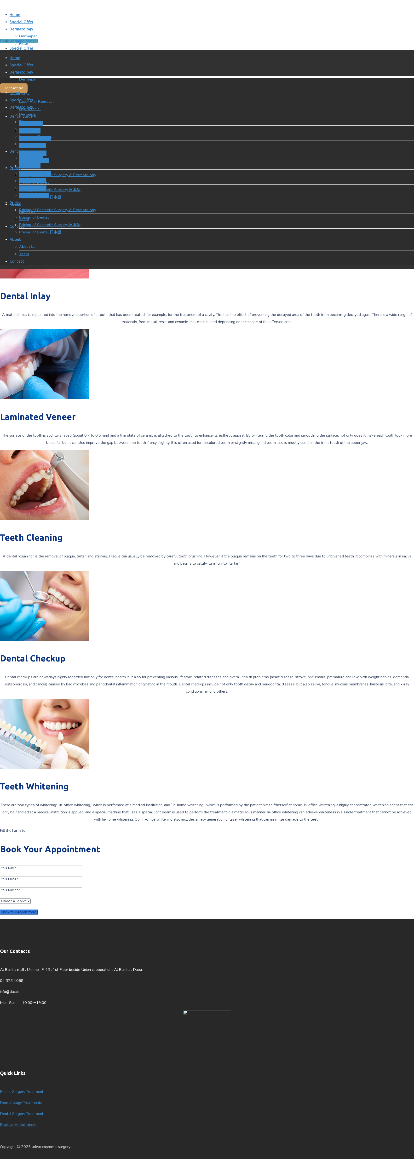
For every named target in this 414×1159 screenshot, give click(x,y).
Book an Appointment (18, 1124)
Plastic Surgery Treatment (21, 1091)
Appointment (14, 88)
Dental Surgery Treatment (21, 1113)
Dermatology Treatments (21, 1102)
